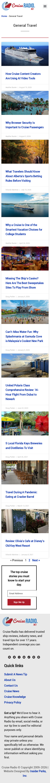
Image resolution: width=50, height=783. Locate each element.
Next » (36, 560)
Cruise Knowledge (15, 696)
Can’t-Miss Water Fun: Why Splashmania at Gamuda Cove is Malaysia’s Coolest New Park (24, 336)
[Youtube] (24, 657)
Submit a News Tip (15, 674)
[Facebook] (9, 657)
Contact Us (11, 685)
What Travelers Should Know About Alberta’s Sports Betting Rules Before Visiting (24, 176)
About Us (9, 680)
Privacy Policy (12, 702)
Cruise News (11, 691)
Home (4, 16)
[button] (45, 6)
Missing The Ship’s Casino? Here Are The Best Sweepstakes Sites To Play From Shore (25, 283)
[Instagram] (19, 657)
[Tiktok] (29, 657)
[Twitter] (14, 657)
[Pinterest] (33, 657)
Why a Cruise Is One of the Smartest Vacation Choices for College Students (24, 229)
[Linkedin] (38, 657)
